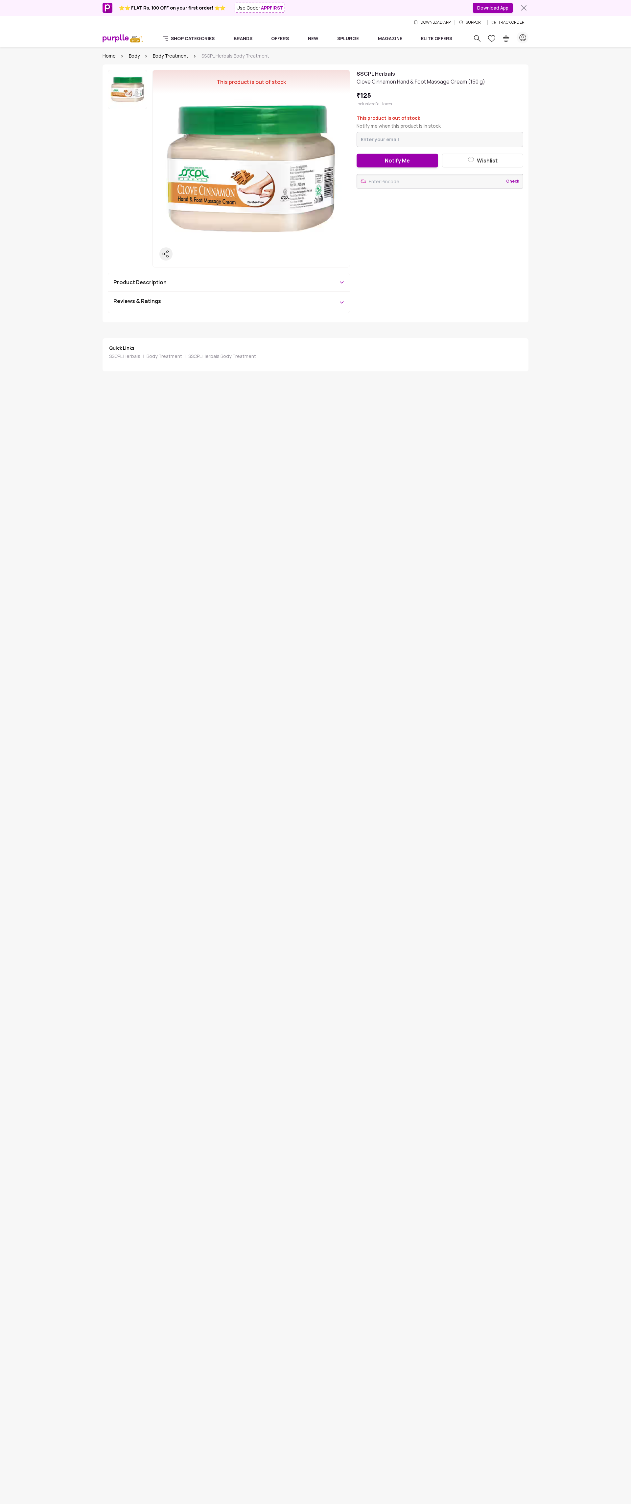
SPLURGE (348, 38)
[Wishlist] (492, 38)
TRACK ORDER (511, 22)
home (109, 56)
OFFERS (280, 38)
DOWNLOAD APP (435, 22)
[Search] (477, 38)
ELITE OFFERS (436, 38)
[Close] (523, 8)
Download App (492, 8)
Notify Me (397, 160)
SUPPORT (474, 22)
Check (512, 181)
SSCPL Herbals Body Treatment (222, 356)
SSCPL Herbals (124, 356)
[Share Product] (166, 254)
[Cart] (506, 38)
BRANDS (243, 38)
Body (134, 56)
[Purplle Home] (116, 38)
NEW (313, 38)
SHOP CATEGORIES (193, 38)
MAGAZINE (390, 38)
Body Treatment (170, 56)
